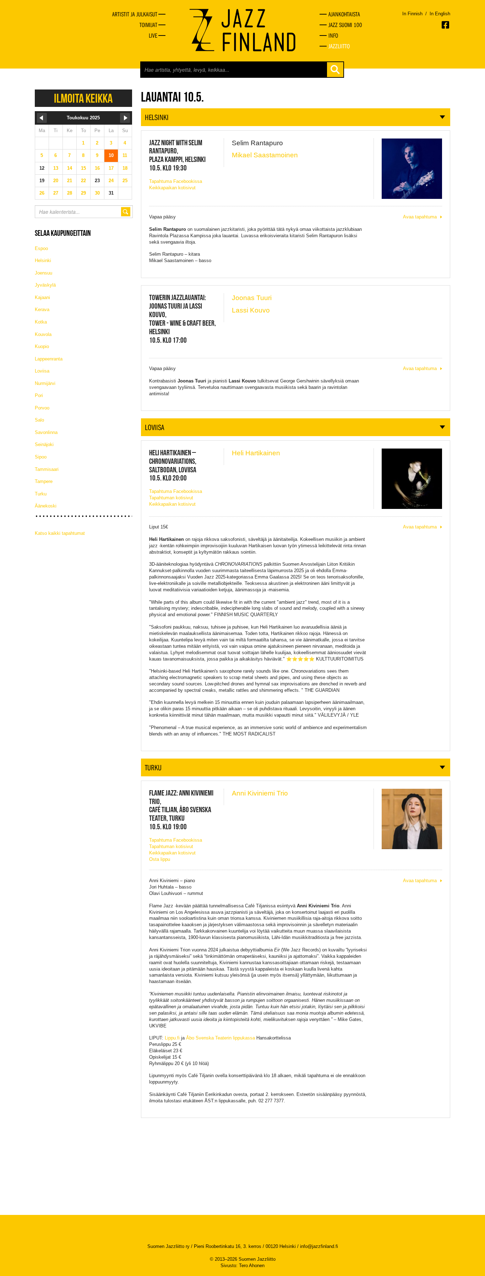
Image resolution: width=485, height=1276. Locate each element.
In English (440, 13)
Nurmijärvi (45, 383)
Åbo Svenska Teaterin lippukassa (220, 1038)
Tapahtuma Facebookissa (175, 181)
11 (124, 155)
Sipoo (41, 457)
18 (124, 168)
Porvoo (42, 408)
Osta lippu (159, 859)
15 (83, 168)
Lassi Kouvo (251, 310)
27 (55, 193)
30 (97, 193)
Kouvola (43, 334)
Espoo (41, 248)
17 (111, 168)
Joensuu (43, 273)
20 (55, 180)
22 (83, 180)
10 (111, 155)
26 (41, 193)
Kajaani (42, 297)
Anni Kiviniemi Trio (260, 793)
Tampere (44, 481)
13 (55, 168)
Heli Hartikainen (256, 453)
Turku (41, 493)
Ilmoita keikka (83, 98)
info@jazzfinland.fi (319, 1246)
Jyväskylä (45, 285)
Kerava (42, 309)
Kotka (41, 322)
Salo (39, 420)
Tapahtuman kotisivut (171, 497)
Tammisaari (47, 469)
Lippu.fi (172, 1038)
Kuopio (42, 346)
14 (69, 168)
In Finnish (412, 13)
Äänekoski (45, 506)
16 (97, 168)
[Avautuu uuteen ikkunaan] (446, 25)
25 (124, 180)
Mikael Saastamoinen (265, 155)
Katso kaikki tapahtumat (60, 533)
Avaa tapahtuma (420, 216)
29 (83, 193)
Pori (39, 395)
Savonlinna (46, 432)
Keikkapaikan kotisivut (172, 187)
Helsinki (43, 260)
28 (69, 193)
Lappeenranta (48, 359)
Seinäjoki (44, 444)
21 (69, 180)
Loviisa (42, 371)
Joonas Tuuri (252, 298)
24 (111, 180)
